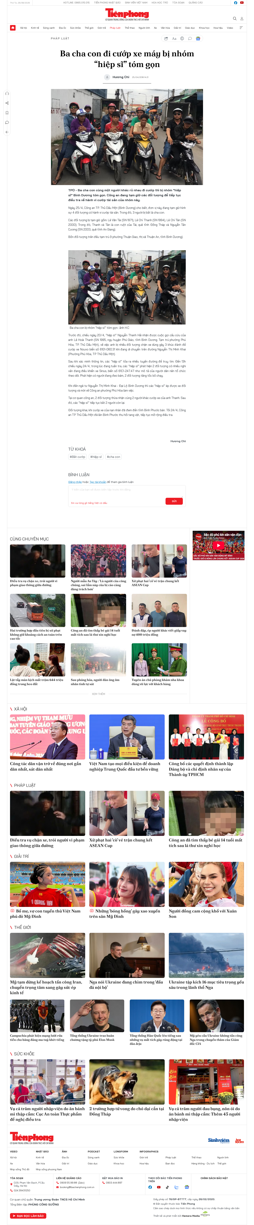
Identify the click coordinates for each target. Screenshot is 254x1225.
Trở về (7, 132)
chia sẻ (166, 38)
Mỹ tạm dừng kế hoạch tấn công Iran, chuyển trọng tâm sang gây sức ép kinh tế (46, 987)
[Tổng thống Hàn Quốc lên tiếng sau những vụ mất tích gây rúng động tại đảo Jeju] (157, 1016)
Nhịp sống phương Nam (49, 1169)
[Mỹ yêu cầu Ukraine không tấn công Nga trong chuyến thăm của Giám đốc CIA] (217, 1016)
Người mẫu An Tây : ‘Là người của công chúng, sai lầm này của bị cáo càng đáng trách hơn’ (98, 585)
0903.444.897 (114, 1182)
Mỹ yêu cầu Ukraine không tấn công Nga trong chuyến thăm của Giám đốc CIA (216, 1040)
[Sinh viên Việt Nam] (219, 1141)
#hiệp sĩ (96, 457)
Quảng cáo (196, 2)
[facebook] (236, 3)
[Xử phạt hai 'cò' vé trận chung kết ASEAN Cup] (159, 561)
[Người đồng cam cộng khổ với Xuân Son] (206, 884)
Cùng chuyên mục (29, 538)
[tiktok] (169, 1187)
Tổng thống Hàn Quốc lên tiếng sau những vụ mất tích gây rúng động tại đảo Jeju (156, 1040)
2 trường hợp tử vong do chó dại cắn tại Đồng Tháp (126, 1111)
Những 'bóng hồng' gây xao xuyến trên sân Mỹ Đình (124, 913)
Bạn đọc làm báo (30, 1216)
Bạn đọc (170, 1163)
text (174, 38)
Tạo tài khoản (98, 482)
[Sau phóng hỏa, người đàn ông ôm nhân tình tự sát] (98, 659)
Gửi (174, 501)
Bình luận (7, 122)
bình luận (190, 38)
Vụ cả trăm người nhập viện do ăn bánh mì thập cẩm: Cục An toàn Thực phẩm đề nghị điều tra (47, 1114)
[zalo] (178, 1187)
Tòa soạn (178, 2)
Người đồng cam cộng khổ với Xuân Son (203, 913)
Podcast (94, 1151)
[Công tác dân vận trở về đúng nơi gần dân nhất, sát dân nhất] (47, 737)
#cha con (113, 457)
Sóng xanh (49, 27)
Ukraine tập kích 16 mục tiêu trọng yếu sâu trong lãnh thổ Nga (206, 984)
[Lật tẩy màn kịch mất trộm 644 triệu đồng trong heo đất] (37, 659)
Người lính (144, 27)
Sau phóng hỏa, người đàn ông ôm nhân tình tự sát (95, 682)
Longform (121, 1151)
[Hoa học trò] (239, 1141)
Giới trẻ (102, 27)
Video (230, 27)
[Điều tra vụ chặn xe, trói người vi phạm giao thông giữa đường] (37, 561)
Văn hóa (165, 27)
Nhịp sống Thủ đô (19, 1169)
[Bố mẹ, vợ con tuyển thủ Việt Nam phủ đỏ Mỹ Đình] (47, 884)
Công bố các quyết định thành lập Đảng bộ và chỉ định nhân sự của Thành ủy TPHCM (201, 769)
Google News (198, 38)
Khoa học (204, 27)
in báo (182, 38)
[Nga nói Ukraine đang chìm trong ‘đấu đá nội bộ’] (126, 955)
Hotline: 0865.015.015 (76, 2)
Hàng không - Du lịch (203, 1163)
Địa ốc (62, 27)
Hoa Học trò (160, 2)
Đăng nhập (75, 482)
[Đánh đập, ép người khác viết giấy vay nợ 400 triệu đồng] (159, 610)
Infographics (149, 1151)
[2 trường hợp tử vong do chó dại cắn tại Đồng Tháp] (126, 1081)
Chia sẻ (7, 103)
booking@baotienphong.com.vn (77, 1187)
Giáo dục (190, 27)
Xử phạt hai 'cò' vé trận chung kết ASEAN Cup (155, 583)
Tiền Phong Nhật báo (107, 2)
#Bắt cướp (77, 457)
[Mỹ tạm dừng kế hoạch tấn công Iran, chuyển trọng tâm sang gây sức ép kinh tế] (47, 955)
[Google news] (188, 1187)
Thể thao (130, 27)
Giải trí (177, 27)
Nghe (7, 93)
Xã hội (23, 27)
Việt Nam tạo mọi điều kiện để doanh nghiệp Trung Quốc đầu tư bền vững (124, 766)
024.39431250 (22, 1190)
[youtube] (242, 3)
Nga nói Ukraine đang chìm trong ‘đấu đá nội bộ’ (126, 984)
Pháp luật (115, 27)
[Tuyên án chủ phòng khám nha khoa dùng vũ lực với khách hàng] (159, 659)
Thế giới (89, 27)
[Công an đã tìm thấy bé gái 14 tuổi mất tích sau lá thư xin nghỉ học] (98, 610)
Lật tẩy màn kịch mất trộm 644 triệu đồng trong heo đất (36, 682)
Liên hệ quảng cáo (68, 1178)
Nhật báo (42, 1151)
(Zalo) (81, 1182)
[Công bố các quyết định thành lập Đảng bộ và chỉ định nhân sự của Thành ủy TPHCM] (206, 737)
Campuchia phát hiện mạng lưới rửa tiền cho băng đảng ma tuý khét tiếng (37, 1038)
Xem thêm (241, 28)
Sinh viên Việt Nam (136, 2)
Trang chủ (13, 28)
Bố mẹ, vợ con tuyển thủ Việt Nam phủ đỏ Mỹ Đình (45, 913)
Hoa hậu (218, 27)
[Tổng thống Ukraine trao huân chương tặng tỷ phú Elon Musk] (97, 1016)
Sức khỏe (75, 27)
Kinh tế (35, 27)
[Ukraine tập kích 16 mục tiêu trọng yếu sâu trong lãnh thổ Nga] (206, 955)
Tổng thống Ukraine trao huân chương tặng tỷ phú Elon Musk (92, 1038)
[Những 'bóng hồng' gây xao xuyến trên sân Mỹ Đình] (126, 884)
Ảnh (64, 1151)
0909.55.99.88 (68, 1182)
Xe (155, 27)
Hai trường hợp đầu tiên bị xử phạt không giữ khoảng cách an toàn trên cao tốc (36, 634)
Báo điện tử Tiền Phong (127, 14)
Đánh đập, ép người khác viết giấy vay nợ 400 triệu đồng (159, 632)
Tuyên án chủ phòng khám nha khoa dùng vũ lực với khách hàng (158, 682)
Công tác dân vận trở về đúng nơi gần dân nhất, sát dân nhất (45, 766)
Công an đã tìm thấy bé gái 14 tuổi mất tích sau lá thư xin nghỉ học (95, 632)
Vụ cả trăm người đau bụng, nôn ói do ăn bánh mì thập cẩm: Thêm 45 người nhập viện (204, 1114)
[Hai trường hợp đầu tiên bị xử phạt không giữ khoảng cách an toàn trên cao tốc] (37, 610)
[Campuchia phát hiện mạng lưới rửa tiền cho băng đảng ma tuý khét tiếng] (37, 1016)
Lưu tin (7, 112)
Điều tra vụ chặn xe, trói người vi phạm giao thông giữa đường (33, 583)
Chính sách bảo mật (214, 1178)
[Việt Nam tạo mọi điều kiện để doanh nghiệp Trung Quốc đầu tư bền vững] (126, 737)
